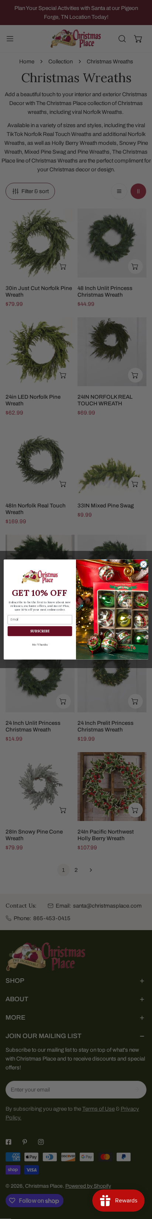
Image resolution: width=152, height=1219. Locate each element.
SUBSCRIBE (40, 631)
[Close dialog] (143, 564)
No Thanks (39, 644)
